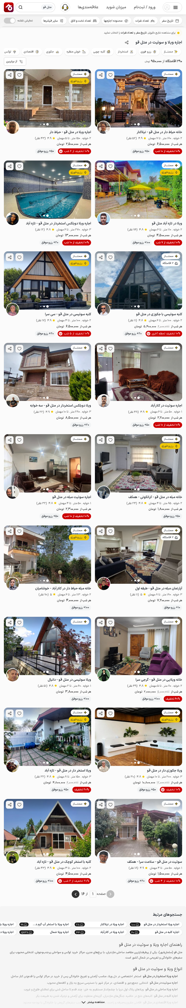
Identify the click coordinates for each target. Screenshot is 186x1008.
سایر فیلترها (50, 21)
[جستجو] (20, 7)
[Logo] (9, 7)
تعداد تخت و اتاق (81, 21)
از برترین (11, 61)
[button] (144, 7)
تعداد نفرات (142, 21)
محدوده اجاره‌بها (113, 21)
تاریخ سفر (167, 21)
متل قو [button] (47, 7)
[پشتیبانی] (65, 7)
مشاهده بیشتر (95, 1002)
